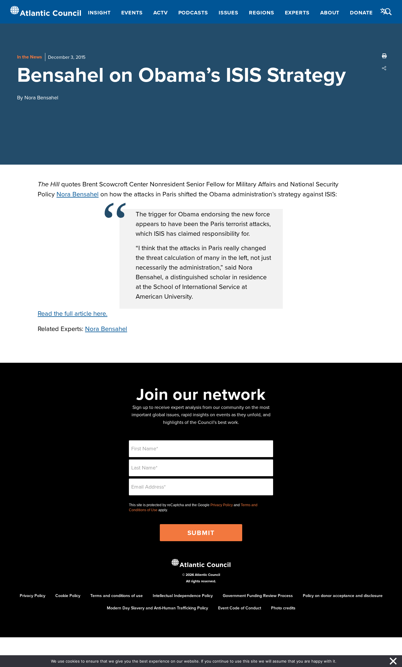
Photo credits (283, 608)
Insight (99, 12)
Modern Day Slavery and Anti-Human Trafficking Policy (157, 608)
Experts (297, 12)
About (330, 12)
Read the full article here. (72, 313)
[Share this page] (384, 68)
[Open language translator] (384, 11)
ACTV (160, 12)
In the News (29, 57)
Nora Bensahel (78, 193)
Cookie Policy (67, 596)
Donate (361, 12)
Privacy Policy (221, 505)
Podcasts (193, 12)
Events (132, 12)
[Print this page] (384, 55)
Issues (228, 12)
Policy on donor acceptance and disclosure (343, 596)
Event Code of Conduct (239, 608)
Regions (261, 12)
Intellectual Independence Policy (183, 596)
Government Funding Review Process (258, 596)
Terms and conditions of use (116, 596)
